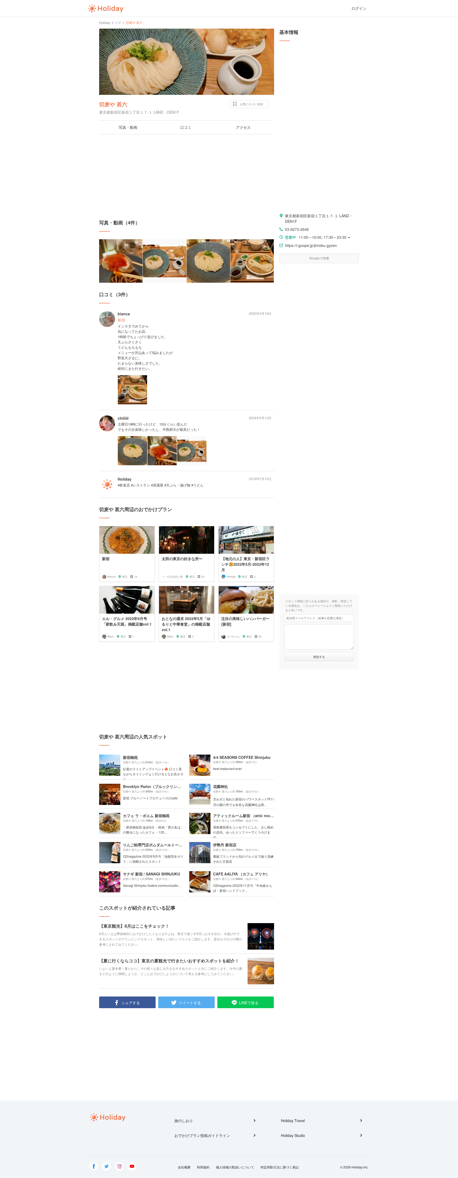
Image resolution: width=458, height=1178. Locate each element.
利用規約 (203, 1167)
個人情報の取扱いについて (235, 1167)
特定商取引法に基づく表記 (280, 1167)
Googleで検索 (319, 258)
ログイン (358, 8)
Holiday (105, 8)
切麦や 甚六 (113, 104)
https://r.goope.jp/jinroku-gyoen (311, 245)
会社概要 (184, 1167)
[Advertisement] (186, 177)
